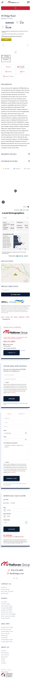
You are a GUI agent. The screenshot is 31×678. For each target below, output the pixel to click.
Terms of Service (6, 484)
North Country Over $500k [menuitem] (8, 616)
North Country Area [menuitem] (6, 629)
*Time (4, 437)
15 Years (13, 503)
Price (4, 507)
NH (11, 317)
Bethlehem (22, 317)
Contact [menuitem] (3, 661)
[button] (15, 8)
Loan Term (5, 499)
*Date (4, 430)
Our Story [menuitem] (3, 650)
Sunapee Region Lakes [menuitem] (7, 639)
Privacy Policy (12, 392)
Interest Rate (6, 520)
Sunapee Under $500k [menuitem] (6, 608)
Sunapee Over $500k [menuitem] (6, 610)
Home (2, 317)
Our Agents (22, 350)
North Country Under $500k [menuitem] (8, 614)
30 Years (7, 503)
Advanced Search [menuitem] (5, 618)
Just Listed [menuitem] (4, 601)
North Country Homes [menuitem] (6, 612)
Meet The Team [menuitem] (5, 652)
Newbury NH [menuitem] (4, 635)
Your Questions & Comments (10, 443)
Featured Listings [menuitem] (5, 604)
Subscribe (11, 398)
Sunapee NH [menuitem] (4, 637)
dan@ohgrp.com (17, 573)
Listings (7, 317)
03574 (27, 317)
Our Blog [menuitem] (3, 663)
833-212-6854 (9, 341)
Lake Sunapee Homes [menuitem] (6, 606)
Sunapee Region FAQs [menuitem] (6, 641)
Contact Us (11, 352)
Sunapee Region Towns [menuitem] (7, 631)
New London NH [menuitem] (5, 633)
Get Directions (15, 294)
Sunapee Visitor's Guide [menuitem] (7, 627)
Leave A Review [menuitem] (5, 654)
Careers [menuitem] (3, 659)
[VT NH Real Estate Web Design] (15, 675)
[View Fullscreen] (3, 271)
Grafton (16, 317)
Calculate (11, 529)
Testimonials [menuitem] (4, 657)
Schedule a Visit (21, 413)
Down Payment (7, 513)
